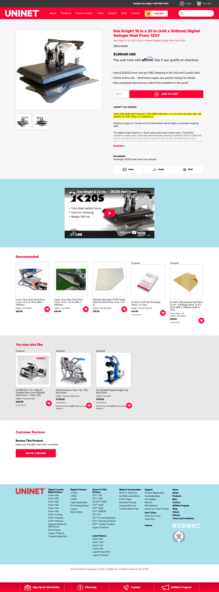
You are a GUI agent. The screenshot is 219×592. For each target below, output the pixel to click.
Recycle (148, 503)
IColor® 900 (98, 549)
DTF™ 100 (97, 495)
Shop (175, 509)
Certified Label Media (129, 496)
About (52, 13)
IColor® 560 (53, 502)
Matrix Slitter (77, 512)
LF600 (74, 499)
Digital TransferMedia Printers (56, 491)
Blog (124, 13)
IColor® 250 (98, 539)
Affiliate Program (181, 506)
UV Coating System (80, 506)
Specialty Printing (127, 503)
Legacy (74, 509)
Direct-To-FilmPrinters (100, 491)
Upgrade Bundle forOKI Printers (57, 525)
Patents (148, 526)
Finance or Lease (152, 516)
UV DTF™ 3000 (100, 502)
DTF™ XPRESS (99, 511)
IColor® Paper (125, 499)
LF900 (74, 496)
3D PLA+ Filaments (128, 493)
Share (161, 170)
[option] (59, 70)
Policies (176, 515)
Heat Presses (54, 530)
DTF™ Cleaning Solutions (104, 521)
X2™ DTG (97, 515)
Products (177, 496)
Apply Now (150, 519)
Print (190, 170)
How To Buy (150, 513)
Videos (176, 512)
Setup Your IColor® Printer (157, 509)
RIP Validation (151, 506)
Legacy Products (56, 533)
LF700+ (74, 493)
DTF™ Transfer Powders (104, 524)
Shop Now (159, 14)
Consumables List (127, 506)
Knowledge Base (152, 496)
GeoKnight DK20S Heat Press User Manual (134, 160)
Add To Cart (169, 94)
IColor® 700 (98, 546)
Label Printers (99, 536)
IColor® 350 (53, 511)
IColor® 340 (53, 505)
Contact (135, 13)
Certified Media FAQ (128, 509)
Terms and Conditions (183, 519)
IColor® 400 (98, 542)
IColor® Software (55, 521)
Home (175, 490)
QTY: (118, 94)
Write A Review (35, 453)
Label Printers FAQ (101, 552)
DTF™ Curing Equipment (104, 518)
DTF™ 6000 (98, 508)
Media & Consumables (130, 490)
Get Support (150, 499)
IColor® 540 (53, 508)
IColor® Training (55, 515)
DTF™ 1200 (98, 499)
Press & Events (84, 13)
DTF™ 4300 (98, 505)
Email (131, 170)
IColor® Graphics (55, 518)
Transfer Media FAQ (57, 536)
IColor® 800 (53, 495)
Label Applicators (79, 503)
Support (112, 13)
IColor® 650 (53, 499)
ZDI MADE (144, 569)
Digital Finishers (79, 490)
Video (100, 13)
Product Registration (154, 493)
